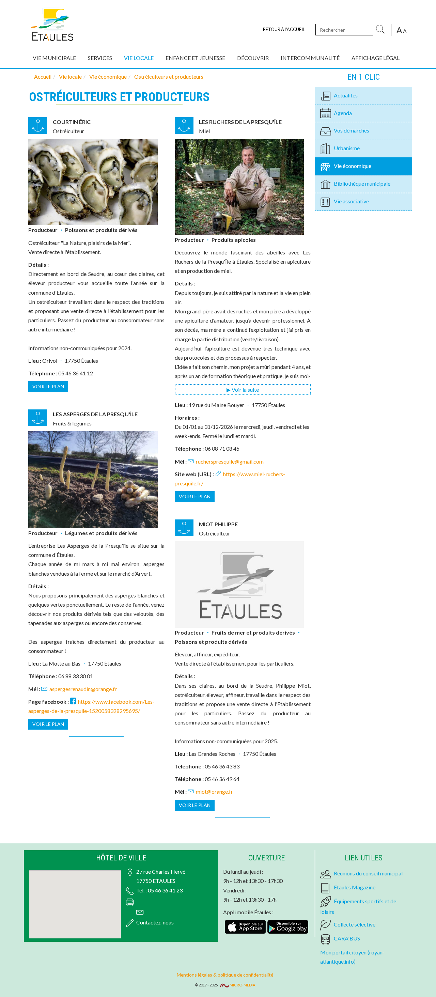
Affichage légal (376, 57)
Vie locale (139, 57)
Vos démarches (351, 130)
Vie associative (351, 201)
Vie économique (352, 165)
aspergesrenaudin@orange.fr (83, 689)
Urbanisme (347, 148)
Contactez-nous (155, 922)
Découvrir (253, 57)
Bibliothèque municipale (362, 183)
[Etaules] (52, 23)
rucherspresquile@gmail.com (230, 461)
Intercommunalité (310, 57)
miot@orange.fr (214, 791)
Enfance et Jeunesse (195, 57)
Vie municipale (54, 57)
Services (100, 57)
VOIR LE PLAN (48, 386)
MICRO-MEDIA (242, 985)
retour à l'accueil (284, 29)
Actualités (346, 95)
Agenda (343, 113)
